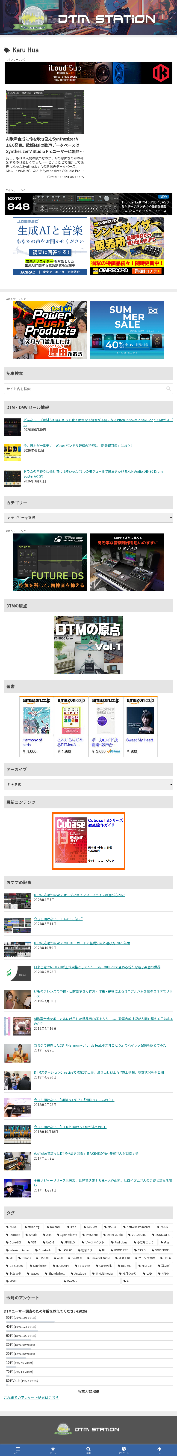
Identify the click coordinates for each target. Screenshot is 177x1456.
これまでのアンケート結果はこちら (31, 1397)
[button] (169, 388)
